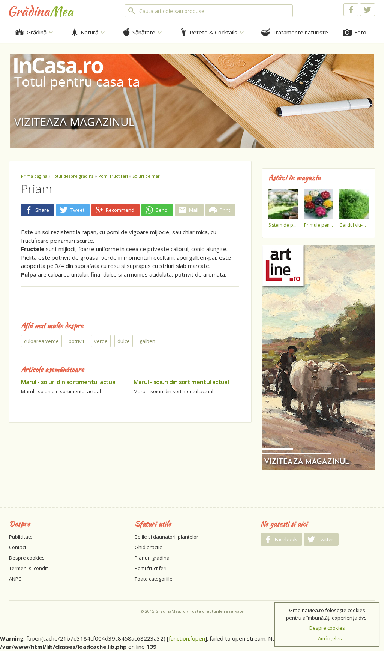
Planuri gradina (152, 557)
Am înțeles (330, 638)
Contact (17, 547)
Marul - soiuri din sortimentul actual (68, 382)
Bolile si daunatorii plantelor (166, 536)
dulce (123, 341)
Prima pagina (34, 176)
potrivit (76, 341)
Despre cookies (27, 557)
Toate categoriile (153, 578)
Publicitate (21, 536)
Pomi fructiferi (113, 176)
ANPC (15, 578)
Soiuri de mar (146, 176)
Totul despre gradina (73, 176)
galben (147, 341)
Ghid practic (148, 547)
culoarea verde (41, 341)
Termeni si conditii (29, 568)
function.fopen (187, 638)
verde (101, 341)
